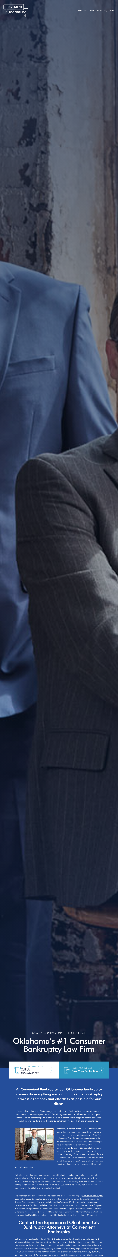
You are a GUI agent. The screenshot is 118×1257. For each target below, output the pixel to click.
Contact (111, 10)
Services (92, 10)
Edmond (57, 1205)
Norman (66, 1205)
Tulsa (51, 1205)
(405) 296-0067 (53, 1239)
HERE (96, 1239)
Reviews (99, 10)
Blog (105, 10)
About (86, 10)
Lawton (77, 1205)
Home (80, 10)
